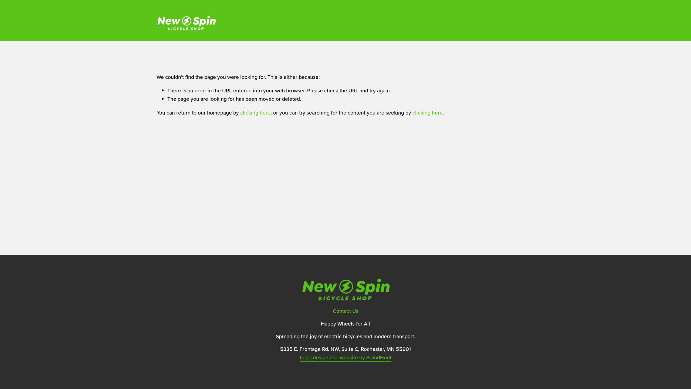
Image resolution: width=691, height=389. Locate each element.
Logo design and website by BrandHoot (345, 357)
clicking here (255, 112)
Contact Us (345, 311)
